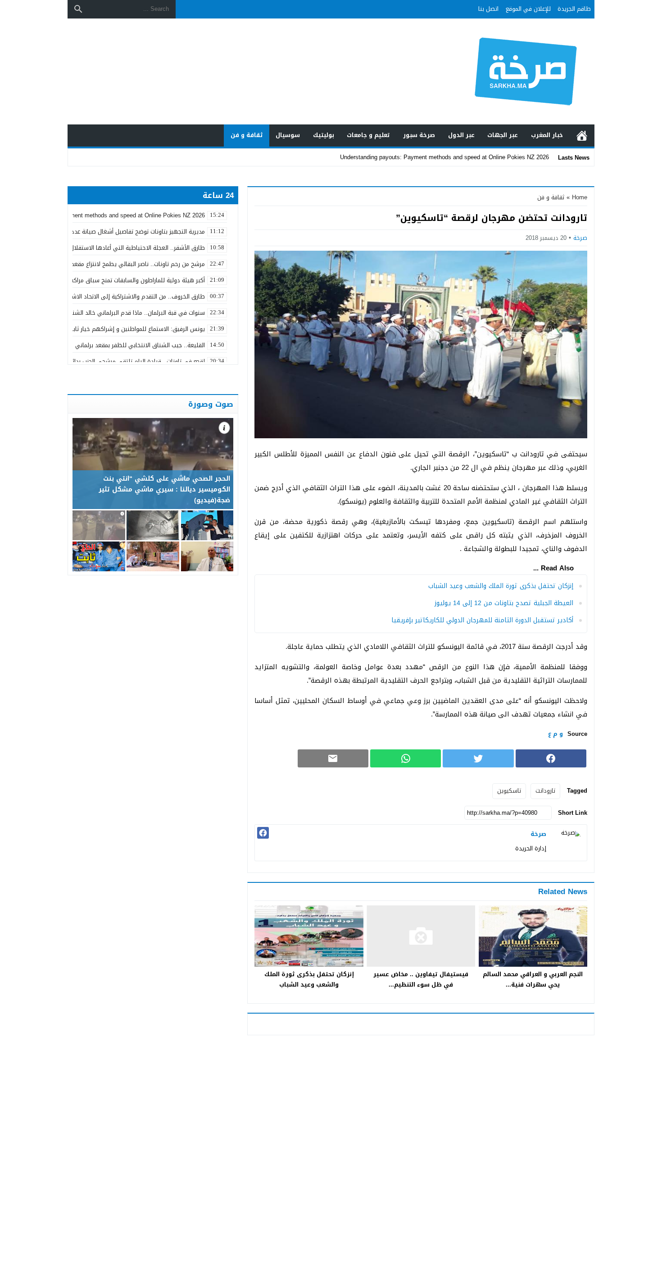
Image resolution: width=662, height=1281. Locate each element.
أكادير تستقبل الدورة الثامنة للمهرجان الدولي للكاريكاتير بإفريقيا (482, 620)
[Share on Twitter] (478, 758)
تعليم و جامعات (368, 135)
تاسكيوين (509, 790)
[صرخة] (568, 842)
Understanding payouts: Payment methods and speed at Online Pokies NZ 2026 (444, 157)
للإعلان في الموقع (528, 8)
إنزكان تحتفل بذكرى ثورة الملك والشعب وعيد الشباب (500, 586)
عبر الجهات (502, 135)
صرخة (580, 237)
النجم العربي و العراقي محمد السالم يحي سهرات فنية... (533, 979)
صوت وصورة (210, 404)
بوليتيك (323, 135)
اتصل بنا (488, 8)
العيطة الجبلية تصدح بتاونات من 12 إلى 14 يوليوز (504, 603)
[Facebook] (263, 832)
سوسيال (288, 135)
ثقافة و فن (247, 135)
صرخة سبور (419, 135)
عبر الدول (461, 135)
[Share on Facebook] (551, 758)
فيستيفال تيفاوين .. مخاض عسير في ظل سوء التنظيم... (420, 979)
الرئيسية (582, 135)
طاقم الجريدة (574, 8)
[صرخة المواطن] (494, 71)
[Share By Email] (333, 758)
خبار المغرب (547, 135)
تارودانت (545, 790)
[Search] (78, 9)
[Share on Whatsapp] (405, 758)
